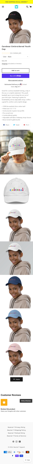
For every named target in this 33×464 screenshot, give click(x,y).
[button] (11, 53)
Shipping (4, 63)
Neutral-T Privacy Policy (16, 427)
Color (4, 57)
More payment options (15, 80)
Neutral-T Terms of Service (16, 436)
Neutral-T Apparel (19, 447)
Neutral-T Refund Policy (16, 433)
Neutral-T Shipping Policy (16, 430)
